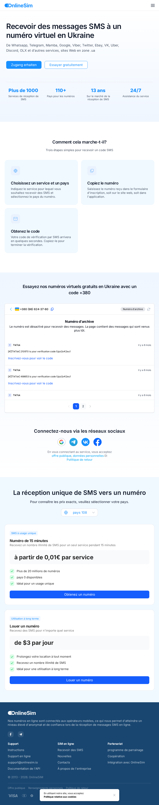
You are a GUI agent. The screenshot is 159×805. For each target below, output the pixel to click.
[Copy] (52, 309)
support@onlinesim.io (23, 762)
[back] (11, 309)
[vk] (85, 442)
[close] (114, 795)
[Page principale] (18, 5)
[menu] (153, 5)
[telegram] (73, 442)
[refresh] (148, 309)
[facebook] (97, 442)
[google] (61, 442)
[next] (90, 406)
